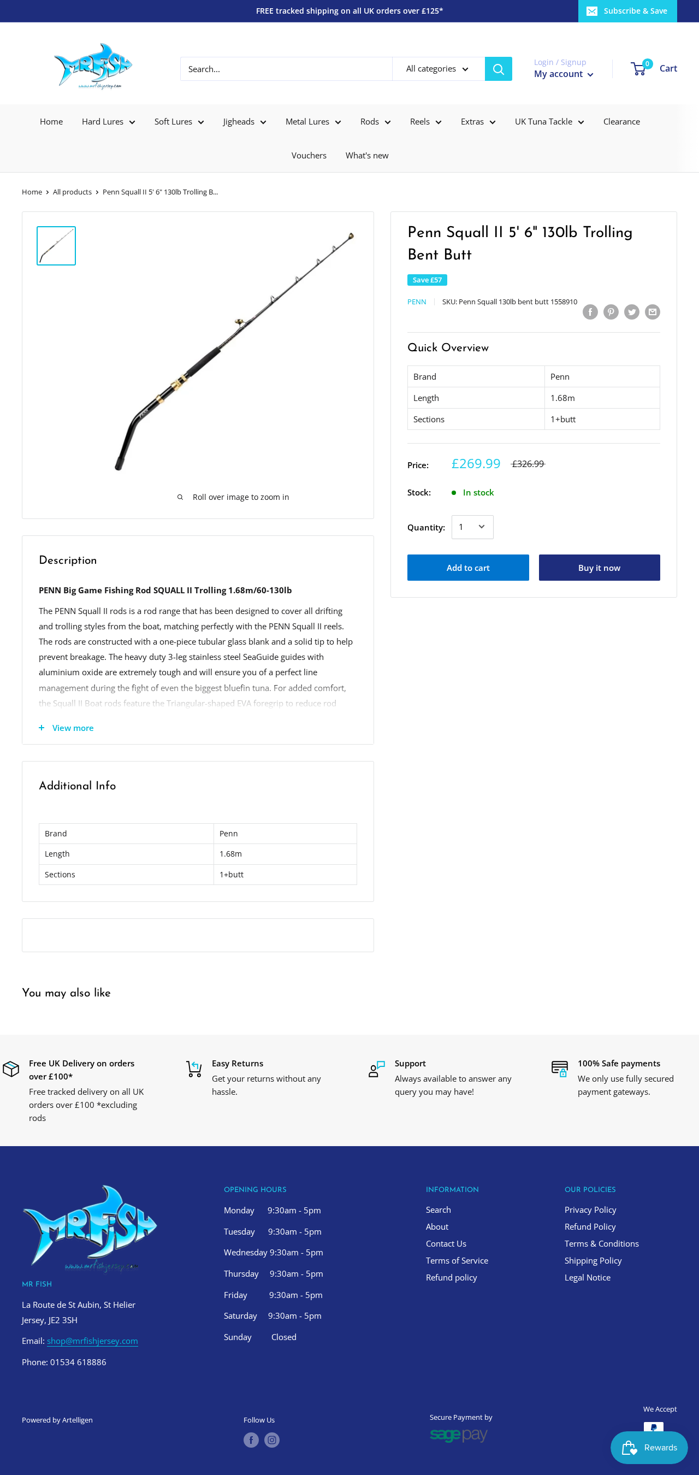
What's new (367, 155)
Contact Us (446, 1243)
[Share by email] (652, 311)
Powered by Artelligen (57, 1420)
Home (51, 121)
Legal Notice (588, 1277)
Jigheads (238, 121)
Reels (420, 121)
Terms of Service (457, 1260)
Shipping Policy (593, 1260)
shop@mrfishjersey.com (92, 1340)
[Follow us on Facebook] (251, 1440)
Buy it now (599, 567)
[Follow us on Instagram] (272, 1440)
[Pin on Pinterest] (611, 311)
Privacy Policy (591, 1209)
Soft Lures (173, 121)
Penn (416, 301)
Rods (369, 121)
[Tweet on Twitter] (631, 311)
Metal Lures (307, 121)
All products (72, 192)
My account (559, 74)
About (437, 1226)
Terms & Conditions (602, 1243)
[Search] (498, 69)
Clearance (621, 121)
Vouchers (309, 155)
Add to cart (468, 567)
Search (438, 1209)
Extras (472, 121)
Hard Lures (102, 121)
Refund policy (451, 1277)
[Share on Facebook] (590, 311)
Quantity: (426, 526)
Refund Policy (590, 1226)
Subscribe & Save (635, 10)
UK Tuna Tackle (543, 121)
